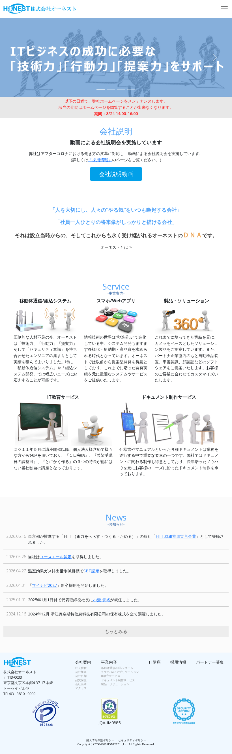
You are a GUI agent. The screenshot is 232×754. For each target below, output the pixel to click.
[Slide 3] (121, 89)
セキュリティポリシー (132, 740)
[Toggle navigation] (224, 8)
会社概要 (81, 672)
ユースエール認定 (56, 556)
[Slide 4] (131, 89)
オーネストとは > (116, 247)
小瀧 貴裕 (101, 599)
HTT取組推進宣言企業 (176, 536)
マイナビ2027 (44, 585)
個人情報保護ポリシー (100, 740)
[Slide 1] (100, 89)
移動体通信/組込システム (117, 668)
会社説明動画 (116, 174)
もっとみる (116, 631)
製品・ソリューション (115, 684)
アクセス (81, 688)
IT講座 (155, 662)
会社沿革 (81, 684)
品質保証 (81, 680)
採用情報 (178, 662)
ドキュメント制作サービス (118, 680)
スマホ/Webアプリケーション (120, 672)
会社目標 (81, 676)
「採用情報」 (100, 159)
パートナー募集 (210, 662)
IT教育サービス (110, 676)
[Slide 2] (111, 89)
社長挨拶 (81, 668)
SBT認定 (91, 571)
